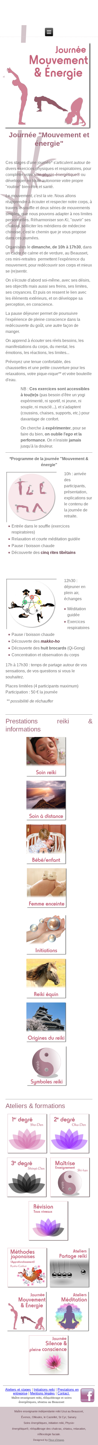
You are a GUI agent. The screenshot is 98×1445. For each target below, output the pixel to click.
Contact (64, 1393)
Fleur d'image (56, 1439)
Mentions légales (42, 1393)
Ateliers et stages (18, 1389)
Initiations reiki (44, 1389)
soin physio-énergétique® (57, 174)
